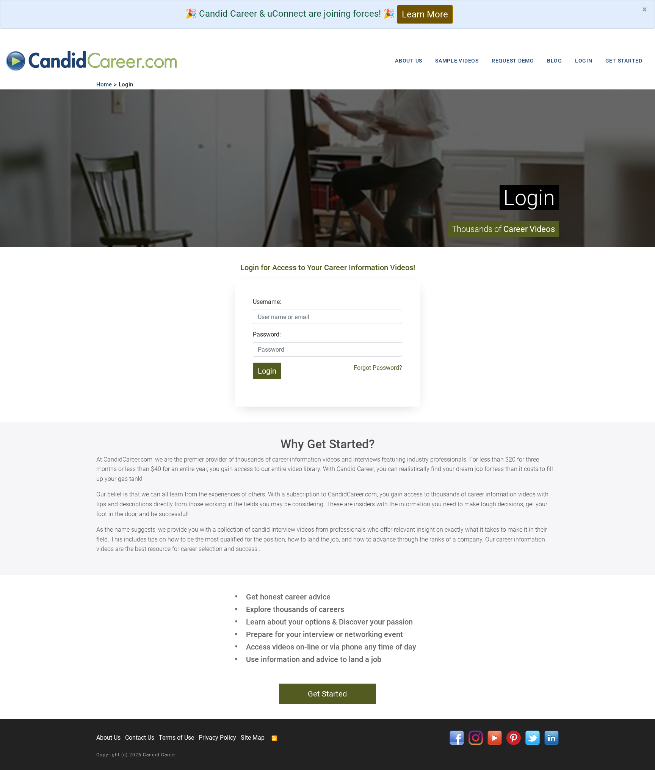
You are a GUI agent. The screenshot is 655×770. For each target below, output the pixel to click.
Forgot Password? (378, 367)
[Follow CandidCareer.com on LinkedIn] (551, 737)
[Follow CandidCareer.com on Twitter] (532, 737)
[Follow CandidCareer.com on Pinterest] (513, 737)
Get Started (327, 693)
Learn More (425, 14)
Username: (267, 301)
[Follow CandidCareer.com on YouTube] (494, 737)
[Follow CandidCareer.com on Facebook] (457, 737)
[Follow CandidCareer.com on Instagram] (476, 737)
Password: (267, 334)
